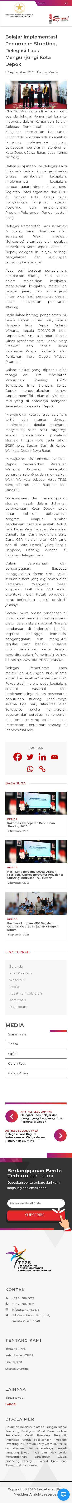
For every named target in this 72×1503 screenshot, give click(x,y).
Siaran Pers (17, 1034)
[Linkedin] (42, 757)
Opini (12, 1054)
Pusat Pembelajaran (25, 993)
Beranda (16, 966)
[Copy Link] (42, 769)
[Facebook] (17, 757)
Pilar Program (20, 973)
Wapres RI (17, 980)
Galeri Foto (17, 1063)
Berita (13, 1044)
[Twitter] (30, 757)
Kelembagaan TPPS (19, 1355)
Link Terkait (13, 1362)
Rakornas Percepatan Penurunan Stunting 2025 (36, 814)
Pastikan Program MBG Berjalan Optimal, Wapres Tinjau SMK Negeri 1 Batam (36, 916)
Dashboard (18, 1007)
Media (53, 72)
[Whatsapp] (30, 769)
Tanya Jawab (14, 1397)
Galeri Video (18, 1073)
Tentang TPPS (15, 1348)
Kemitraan (17, 1000)
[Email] (54, 757)
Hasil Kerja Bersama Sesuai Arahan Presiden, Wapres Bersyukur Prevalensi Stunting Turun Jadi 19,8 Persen (36, 864)
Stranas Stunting (17, 1368)
